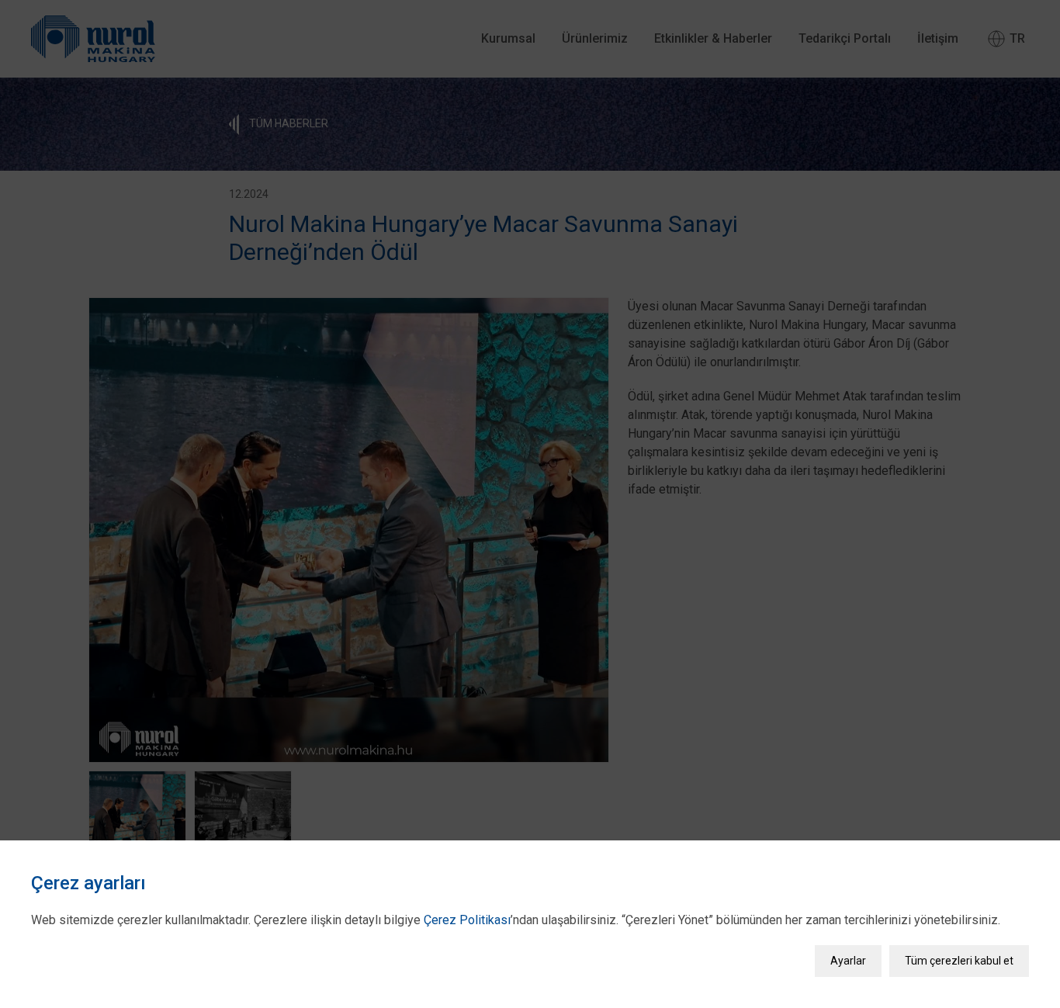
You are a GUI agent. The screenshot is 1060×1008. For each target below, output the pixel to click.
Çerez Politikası (467, 920)
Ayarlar (848, 960)
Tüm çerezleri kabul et (959, 960)
